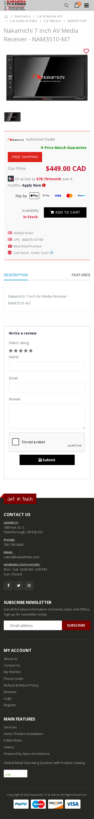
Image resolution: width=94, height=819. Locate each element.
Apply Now (31, 185)
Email (13, 378)
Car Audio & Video (23, 21)
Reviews (10, 691)
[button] (66, 5)
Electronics (23, 16)
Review (14, 399)
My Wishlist (12, 672)
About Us (11, 658)
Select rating (19, 342)
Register (10, 705)
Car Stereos (52, 21)
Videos (9, 747)
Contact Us (12, 665)
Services (10, 727)
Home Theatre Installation (23, 733)
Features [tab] (81, 275)
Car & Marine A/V (49, 16)
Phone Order (14, 678)
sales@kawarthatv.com (21, 557)
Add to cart (67, 212)
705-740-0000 (13, 544)
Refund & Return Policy (21, 685)
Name (14, 356)
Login (8, 698)
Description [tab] (16, 275)
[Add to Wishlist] (86, 51)
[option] (47, 77)
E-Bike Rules (13, 740)
